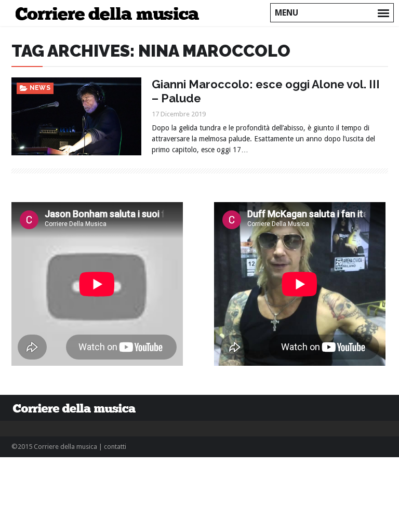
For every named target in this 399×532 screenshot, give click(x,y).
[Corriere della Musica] (110, 13)
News (40, 87)
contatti (115, 446)
